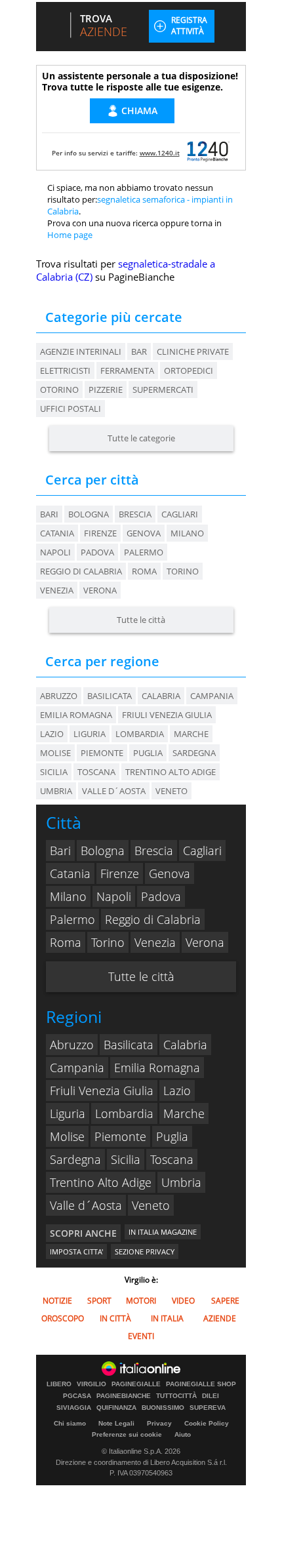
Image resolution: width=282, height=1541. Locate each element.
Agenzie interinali (80, 351)
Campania (77, 1067)
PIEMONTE (102, 753)
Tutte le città (141, 620)
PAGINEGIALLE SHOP (201, 1384)
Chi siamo (70, 1423)
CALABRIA (161, 696)
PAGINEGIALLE (136, 1384)
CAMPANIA (211, 696)
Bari (49, 514)
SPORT (99, 1300)
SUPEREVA (208, 1408)
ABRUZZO (58, 696)
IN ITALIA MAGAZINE (163, 1232)
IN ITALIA (167, 1318)
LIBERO (59, 1384)
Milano (187, 533)
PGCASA (77, 1396)
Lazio (177, 1090)
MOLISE (55, 753)
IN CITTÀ (115, 1318)
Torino (183, 571)
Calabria (185, 1044)
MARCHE (191, 734)
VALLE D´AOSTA (114, 791)
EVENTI (141, 1336)
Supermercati (162, 389)
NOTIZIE (57, 1300)
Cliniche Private (193, 351)
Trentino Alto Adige (100, 1182)
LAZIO (52, 734)
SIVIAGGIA (73, 1408)
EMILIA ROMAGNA (76, 715)
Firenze (100, 533)
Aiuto (182, 1434)
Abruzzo (72, 1044)
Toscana (171, 1159)
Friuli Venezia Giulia (101, 1090)
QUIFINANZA (116, 1408)
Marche (184, 1113)
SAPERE (225, 1300)
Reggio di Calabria (81, 571)
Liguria (67, 1113)
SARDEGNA (194, 753)
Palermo (143, 552)
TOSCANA (96, 772)
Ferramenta (127, 370)
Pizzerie (106, 389)
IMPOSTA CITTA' (76, 1251)
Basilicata (128, 1044)
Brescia (135, 514)
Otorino (59, 389)
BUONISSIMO (163, 1408)
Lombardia (124, 1113)
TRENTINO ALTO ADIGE (170, 772)
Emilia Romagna (157, 1067)
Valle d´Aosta (86, 1205)
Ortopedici (188, 370)
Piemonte (120, 1136)
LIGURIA (89, 734)
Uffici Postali (70, 408)
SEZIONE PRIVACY (144, 1251)
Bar (139, 351)
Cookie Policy (206, 1423)
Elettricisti (65, 370)
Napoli (55, 552)
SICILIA (54, 772)
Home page (69, 235)
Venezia (56, 590)
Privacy (159, 1423)
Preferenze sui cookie (127, 1434)
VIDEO (183, 1300)
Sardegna (75, 1159)
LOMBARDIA (139, 734)
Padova (97, 552)
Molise (67, 1136)
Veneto (151, 1205)
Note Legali (116, 1423)
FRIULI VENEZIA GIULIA (167, 715)
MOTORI (141, 1300)
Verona (100, 590)
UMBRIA (56, 791)
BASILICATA (109, 696)
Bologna (88, 514)
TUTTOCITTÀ (176, 1396)
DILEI (210, 1396)
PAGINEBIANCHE (123, 1396)
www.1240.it (160, 152)
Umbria (181, 1182)
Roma (144, 571)
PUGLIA (148, 753)
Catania (57, 533)
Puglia (172, 1136)
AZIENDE (219, 1318)
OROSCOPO (62, 1318)
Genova (144, 533)
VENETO (171, 791)
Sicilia (125, 1159)
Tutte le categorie (141, 438)
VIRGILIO (91, 1384)
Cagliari (179, 514)
